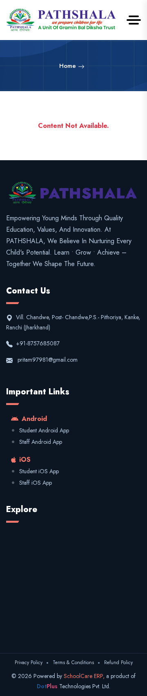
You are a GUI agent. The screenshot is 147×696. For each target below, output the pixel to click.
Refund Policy (118, 662)
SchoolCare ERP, (85, 676)
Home (68, 65)
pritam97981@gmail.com (48, 360)
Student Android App (44, 430)
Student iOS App (39, 471)
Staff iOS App (35, 483)
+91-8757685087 (37, 343)
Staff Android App (40, 442)
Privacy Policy (28, 662)
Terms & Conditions (73, 662)
